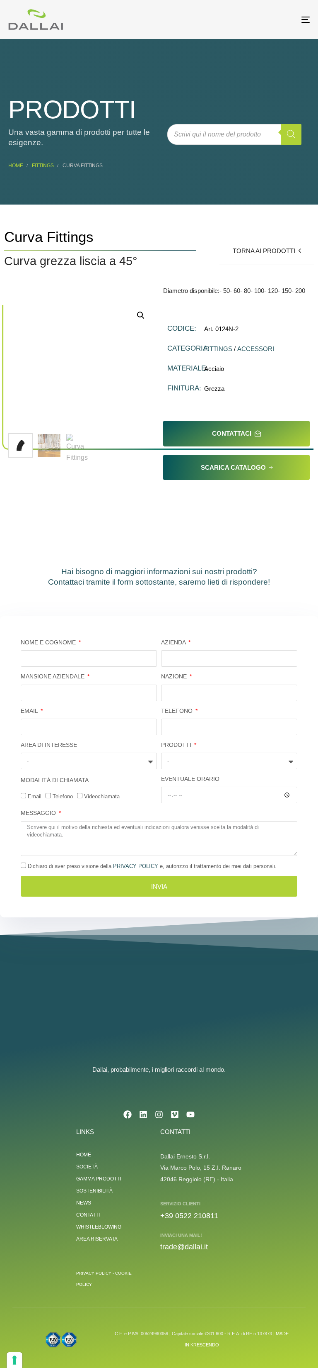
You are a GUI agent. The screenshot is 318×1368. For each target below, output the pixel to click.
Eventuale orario (190, 778)
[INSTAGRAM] (159, 1114)
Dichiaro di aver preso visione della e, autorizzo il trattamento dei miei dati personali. (152, 866)
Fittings (43, 165)
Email (30, 710)
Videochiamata (102, 796)
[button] (140, 315)
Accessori (255, 348)
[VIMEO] (175, 1114)
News (83, 1203)
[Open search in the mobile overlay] (234, 134)
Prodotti (177, 744)
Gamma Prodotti (98, 1179)
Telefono (177, 710)
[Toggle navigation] (259, 19)
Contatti (88, 1215)
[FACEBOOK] (127, 1114)
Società (87, 1167)
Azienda (174, 642)
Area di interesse (49, 744)
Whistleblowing (98, 1227)
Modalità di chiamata (55, 780)
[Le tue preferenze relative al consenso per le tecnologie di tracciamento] (14, 1360)
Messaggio (39, 813)
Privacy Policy (135, 866)
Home (15, 165)
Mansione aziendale (53, 676)
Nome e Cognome (49, 642)
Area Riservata (97, 1239)
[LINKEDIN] (143, 1114)
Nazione (174, 676)
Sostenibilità (94, 1191)
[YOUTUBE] (190, 1114)
